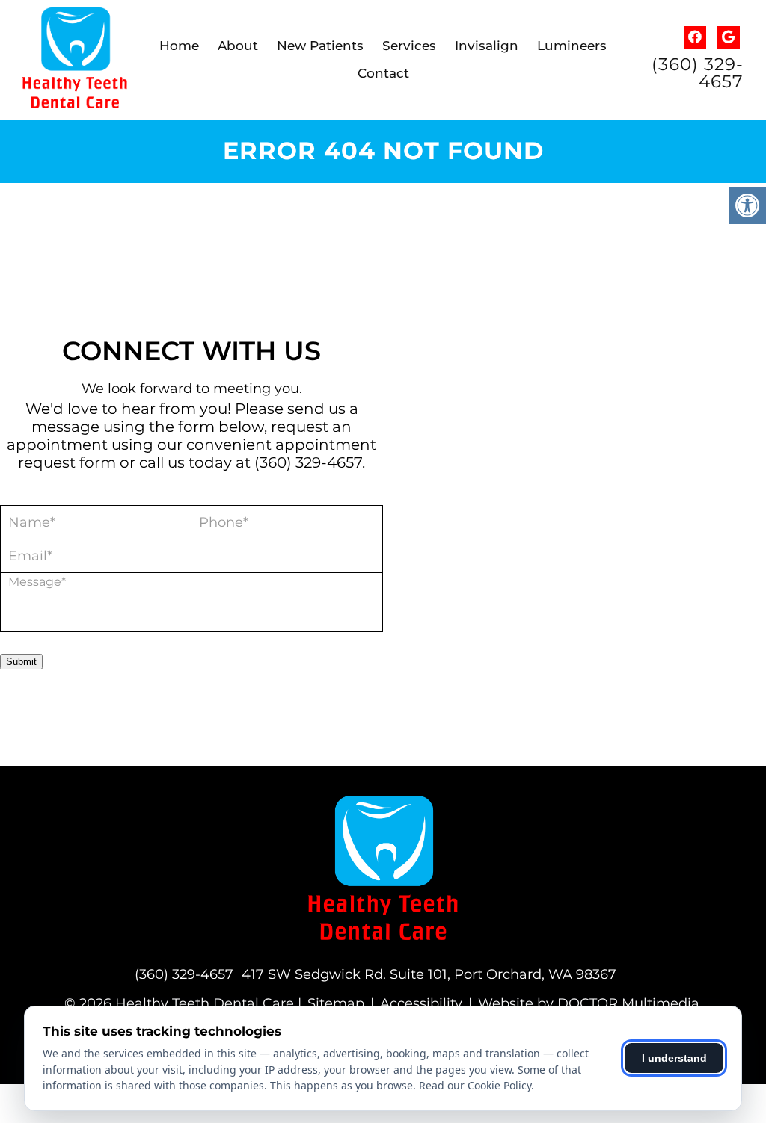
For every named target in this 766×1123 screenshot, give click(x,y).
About (238, 45)
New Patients (320, 45)
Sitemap (335, 1003)
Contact (383, 73)
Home (179, 45)
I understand (674, 1058)
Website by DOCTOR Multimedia (588, 1003)
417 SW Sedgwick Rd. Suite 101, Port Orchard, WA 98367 (429, 974)
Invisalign (486, 45)
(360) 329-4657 (698, 73)
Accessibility (421, 1003)
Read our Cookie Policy (475, 1085)
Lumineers (572, 45)
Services (409, 45)
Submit (21, 661)
